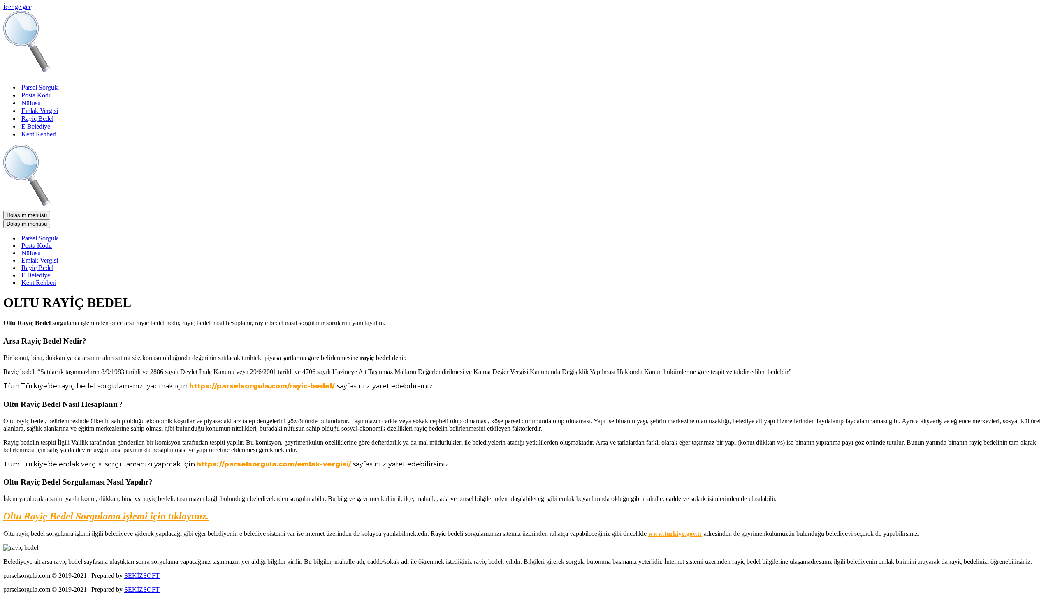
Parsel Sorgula (40, 87)
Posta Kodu (36, 95)
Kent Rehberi (38, 134)
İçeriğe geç (17, 6)
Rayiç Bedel (37, 118)
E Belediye (35, 126)
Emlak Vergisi (39, 110)
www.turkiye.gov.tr (675, 533)
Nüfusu (31, 102)
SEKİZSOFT (142, 575)
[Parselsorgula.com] (167, 72)
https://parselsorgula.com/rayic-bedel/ (262, 386)
